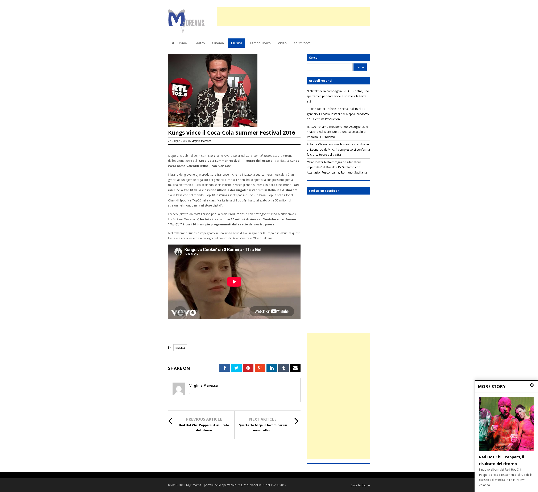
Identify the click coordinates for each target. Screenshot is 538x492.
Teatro (199, 43)
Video (282, 43)
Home (182, 43)
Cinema (218, 43)
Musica (236, 43)
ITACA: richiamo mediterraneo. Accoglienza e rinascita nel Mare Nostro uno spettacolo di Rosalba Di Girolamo (337, 132)
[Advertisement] (293, 16)
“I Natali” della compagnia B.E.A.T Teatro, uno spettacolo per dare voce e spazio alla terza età (338, 96)
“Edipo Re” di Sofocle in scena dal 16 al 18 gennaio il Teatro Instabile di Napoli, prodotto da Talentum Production (338, 114)
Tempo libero (260, 43)
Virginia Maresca (201, 141)
